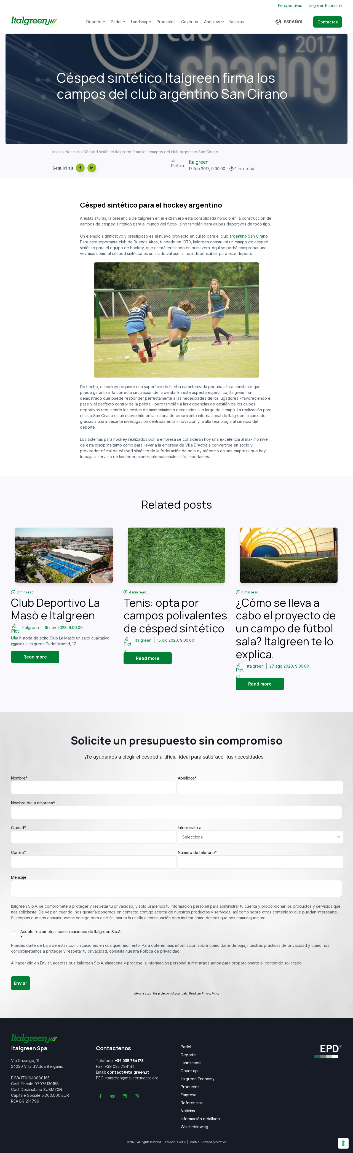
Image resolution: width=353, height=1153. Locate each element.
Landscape (141, 21)
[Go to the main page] (34, 22)
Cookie (181, 1142)
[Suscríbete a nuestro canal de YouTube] (112, 1096)
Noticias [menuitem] (188, 1111)
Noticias (236, 21)
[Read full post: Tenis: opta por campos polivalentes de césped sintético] (176, 555)
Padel (116, 21)
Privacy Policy (210, 993)
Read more (35, 657)
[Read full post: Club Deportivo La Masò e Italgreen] (64, 555)
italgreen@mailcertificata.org (132, 1078)
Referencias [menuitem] (192, 1103)
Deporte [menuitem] (188, 1055)
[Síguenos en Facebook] (100, 1096)
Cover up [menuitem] (189, 1071)
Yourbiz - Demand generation (208, 1142)
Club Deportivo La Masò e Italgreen (55, 609)
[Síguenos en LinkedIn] (124, 1096)
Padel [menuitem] (186, 1047)
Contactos (327, 22)
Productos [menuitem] (190, 1087)
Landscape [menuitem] (191, 1063)
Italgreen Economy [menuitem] (198, 1079)
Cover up (189, 21)
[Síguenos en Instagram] (136, 1096)
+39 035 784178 (129, 1060)
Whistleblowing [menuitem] (194, 1127)
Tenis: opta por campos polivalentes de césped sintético (175, 615)
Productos (166, 21)
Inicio (57, 151)
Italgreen (198, 162)
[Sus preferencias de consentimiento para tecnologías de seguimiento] (343, 1143)
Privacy (170, 1142)
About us (212, 21)
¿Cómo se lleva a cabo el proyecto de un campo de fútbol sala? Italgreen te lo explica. (286, 628)
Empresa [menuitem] (188, 1095)
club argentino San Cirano (244, 236)
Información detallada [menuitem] (200, 1119)
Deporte (93, 21)
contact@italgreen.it (128, 1072)
